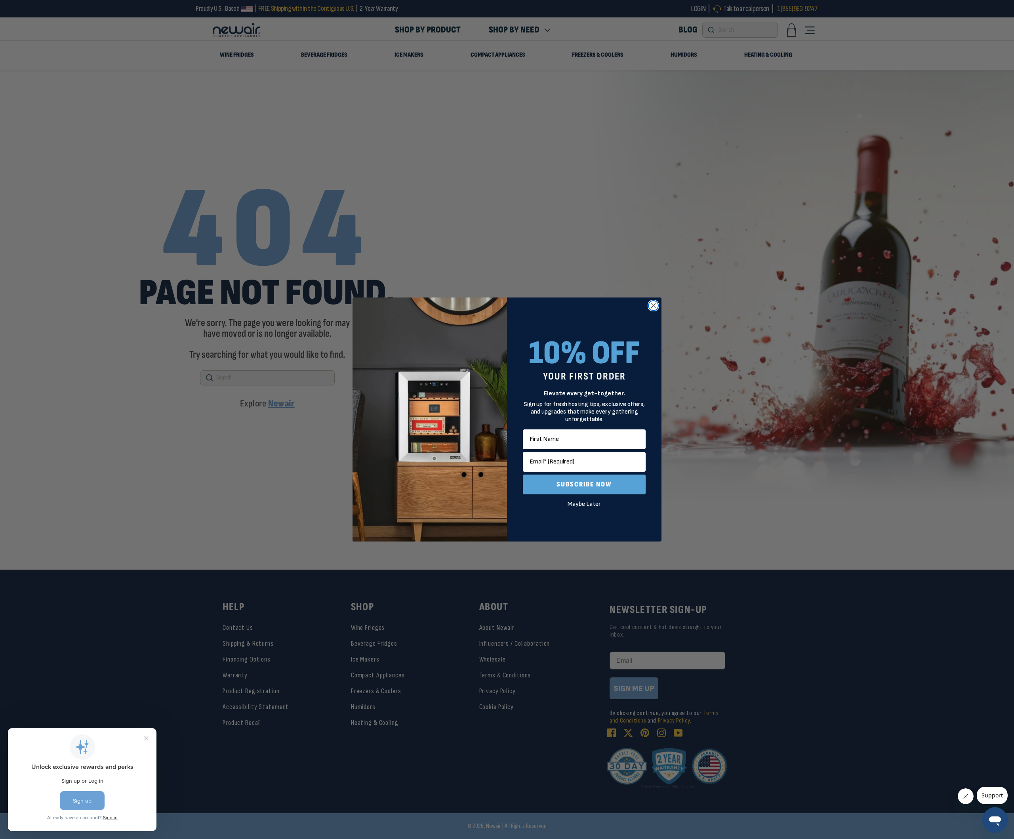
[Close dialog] (653, 306)
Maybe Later (584, 504)
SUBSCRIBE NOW (584, 484)
